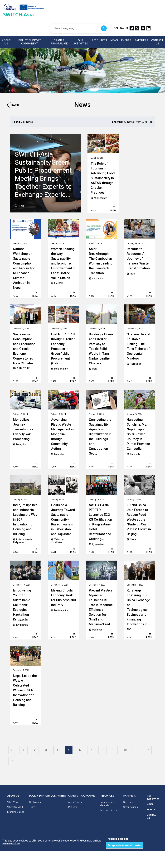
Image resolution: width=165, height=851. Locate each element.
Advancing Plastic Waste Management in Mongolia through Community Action (62, 434)
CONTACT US (157, 42)
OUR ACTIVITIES (80, 42)
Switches (128, 802)
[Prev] (12, 750)
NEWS (114, 40)
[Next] (12, 761)
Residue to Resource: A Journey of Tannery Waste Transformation (138, 258)
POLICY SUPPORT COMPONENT (29, 42)
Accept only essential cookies (125, 845)
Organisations (130, 807)
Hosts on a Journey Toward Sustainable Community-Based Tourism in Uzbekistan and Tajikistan (63, 519)
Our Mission (35, 802)
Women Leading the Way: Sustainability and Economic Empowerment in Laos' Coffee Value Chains (63, 263)
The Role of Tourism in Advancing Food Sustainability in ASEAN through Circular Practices (103, 178)
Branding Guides (15, 812)
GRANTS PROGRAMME (59, 42)
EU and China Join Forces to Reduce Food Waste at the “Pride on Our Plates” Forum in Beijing (139, 519)
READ (21, 206)
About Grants (75, 802)
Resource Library (108, 810)
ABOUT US (6, 42)
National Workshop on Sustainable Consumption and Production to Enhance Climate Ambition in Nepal (24, 268)
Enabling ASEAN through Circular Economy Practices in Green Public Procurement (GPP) (63, 348)
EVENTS (126, 40)
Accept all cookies (118, 838)
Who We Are (13, 802)
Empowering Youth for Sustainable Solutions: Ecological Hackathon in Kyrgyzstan (22, 604)
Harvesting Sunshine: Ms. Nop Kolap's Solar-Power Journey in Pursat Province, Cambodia (138, 434)
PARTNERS (141, 40)
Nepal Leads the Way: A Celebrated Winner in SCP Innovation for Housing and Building (25, 690)
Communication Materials (108, 804)
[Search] (104, 28)
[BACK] (8, 107)
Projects (72, 807)
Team (32, 807)
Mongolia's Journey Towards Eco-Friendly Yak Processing (23, 429)
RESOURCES (99, 40)
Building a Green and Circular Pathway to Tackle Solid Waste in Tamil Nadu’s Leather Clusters (101, 348)
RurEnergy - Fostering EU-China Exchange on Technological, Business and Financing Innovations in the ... (138, 609)
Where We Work (15, 807)
